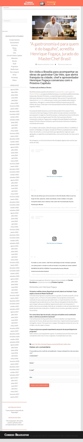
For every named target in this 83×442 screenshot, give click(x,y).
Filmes (14, 48)
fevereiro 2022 (14, 229)
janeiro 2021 (14, 265)
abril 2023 (14, 191)
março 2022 (14, 227)
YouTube (41, 100)
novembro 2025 (14, 114)
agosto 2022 (14, 213)
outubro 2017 (14, 372)
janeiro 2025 (14, 136)
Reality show (68, 64)
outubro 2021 (14, 240)
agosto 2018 (14, 345)
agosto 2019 (14, 312)
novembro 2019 (14, 303)
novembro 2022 (14, 205)
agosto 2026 (14, 89)
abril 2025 (14, 128)
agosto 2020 (14, 279)
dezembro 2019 (14, 301)
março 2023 (14, 194)
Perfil (14, 64)
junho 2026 (14, 95)
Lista (14, 53)
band (32, 344)
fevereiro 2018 (14, 361)
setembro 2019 (14, 309)
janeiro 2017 (14, 397)
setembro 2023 (14, 177)
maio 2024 (14, 155)
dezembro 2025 (14, 111)
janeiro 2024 (14, 166)
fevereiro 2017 (14, 394)
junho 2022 (14, 218)
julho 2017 (14, 380)
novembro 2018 (14, 336)
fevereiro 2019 (14, 328)
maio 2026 (14, 98)
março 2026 (14, 103)
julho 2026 (14, 92)
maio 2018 (14, 353)
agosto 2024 (14, 147)
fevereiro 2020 (14, 295)
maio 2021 (14, 254)
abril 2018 (14, 356)
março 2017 (14, 391)
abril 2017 (14, 389)
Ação (15, 50)
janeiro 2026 (14, 109)
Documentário (14, 42)
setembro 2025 (14, 120)
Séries (14, 75)
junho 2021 (14, 251)
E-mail (32, 370)
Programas (14, 66)
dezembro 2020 (14, 268)
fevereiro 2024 (14, 163)
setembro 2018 (14, 342)
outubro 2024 (14, 142)
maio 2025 (14, 125)
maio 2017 (14, 386)
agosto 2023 (14, 180)
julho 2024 (14, 150)
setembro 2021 (14, 243)
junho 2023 (14, 185)
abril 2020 (14, 290)
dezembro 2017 (14, 367)
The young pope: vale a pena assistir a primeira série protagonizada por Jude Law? (14, 422)
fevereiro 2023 (14, 196)
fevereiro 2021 (14, 262)
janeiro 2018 (14, 364)
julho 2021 (14, 249)
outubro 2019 (14, 306)
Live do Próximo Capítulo (14, 55)
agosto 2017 (14, 378)
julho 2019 (14, 314)
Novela (14, 61)
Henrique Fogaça (46, 344)
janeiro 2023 (14, 199)
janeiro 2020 (14, 298)
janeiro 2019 (14, 331)
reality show (67, 344)
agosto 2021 (14, 246)
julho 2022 (14, 216)
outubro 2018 (14, 339)
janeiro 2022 (14, 232)
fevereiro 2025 (14, 133)
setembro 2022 (14, 210)
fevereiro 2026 (14, 106)
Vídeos (14, 80)
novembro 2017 (14, 369)
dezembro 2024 (14, 139)
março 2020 (14, 293)
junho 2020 (14, 284)
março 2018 (14, 358)
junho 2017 (14, 383)
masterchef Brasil (57, 344)
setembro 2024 (14, 144)
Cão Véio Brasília (45, 207)
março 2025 (14, 131)
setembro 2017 (14, 375)
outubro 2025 (14, 117)
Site (31, 377)
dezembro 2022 (14, 202)
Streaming (14, 77)
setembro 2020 (14, 276)
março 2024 (14, 161)
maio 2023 (14, 188)
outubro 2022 (14, 207)
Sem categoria (14, 72)
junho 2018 (14, 350)
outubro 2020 (14, 273)
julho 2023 (14, 183)
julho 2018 (14, 347)
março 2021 (14, 260)
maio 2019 (14, 320)
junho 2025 (14, 122)
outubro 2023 (14, 174)
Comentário (34, 356)
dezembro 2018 (14, 334)
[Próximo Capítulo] (48, 3)
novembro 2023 (14, 172)
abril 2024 (14, 158)
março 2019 (14, 325)
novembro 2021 (14, 238)
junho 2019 (14, 317)
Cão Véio (37, 344)
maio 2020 (14, 287)
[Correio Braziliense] (30, 3)
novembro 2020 (14, 271)
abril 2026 (14, 100)
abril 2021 (14, 257)
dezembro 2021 (14, 235)
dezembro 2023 (14, 169)
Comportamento (14, 40)
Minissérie (14, 58)
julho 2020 (14, 282)
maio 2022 (14, 221)
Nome (32, 363)
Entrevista (62, 64)
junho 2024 (14, 152)
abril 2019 (14, 323)
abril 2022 (14, 224)
